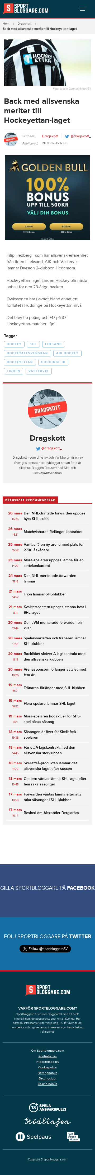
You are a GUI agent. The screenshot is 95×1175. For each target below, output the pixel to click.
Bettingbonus (47, 1073)
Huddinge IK (53, 362)
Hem (6, 23)
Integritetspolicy (47, 1062)
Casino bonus (47, 1084)
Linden (13, 371)
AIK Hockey (67, 353)
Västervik (38, 371)
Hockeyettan (20, 362)
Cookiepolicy (47, 1067)
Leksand (53, 344)
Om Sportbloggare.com (47, 1050)
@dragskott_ (81, 136)
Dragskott (24, 23)
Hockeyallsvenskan (27, 353)
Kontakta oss (48, 1056)
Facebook (81, 888)
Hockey (14, 344)
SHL (33, 344)
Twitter (80, 936)
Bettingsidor (47, 1078)
